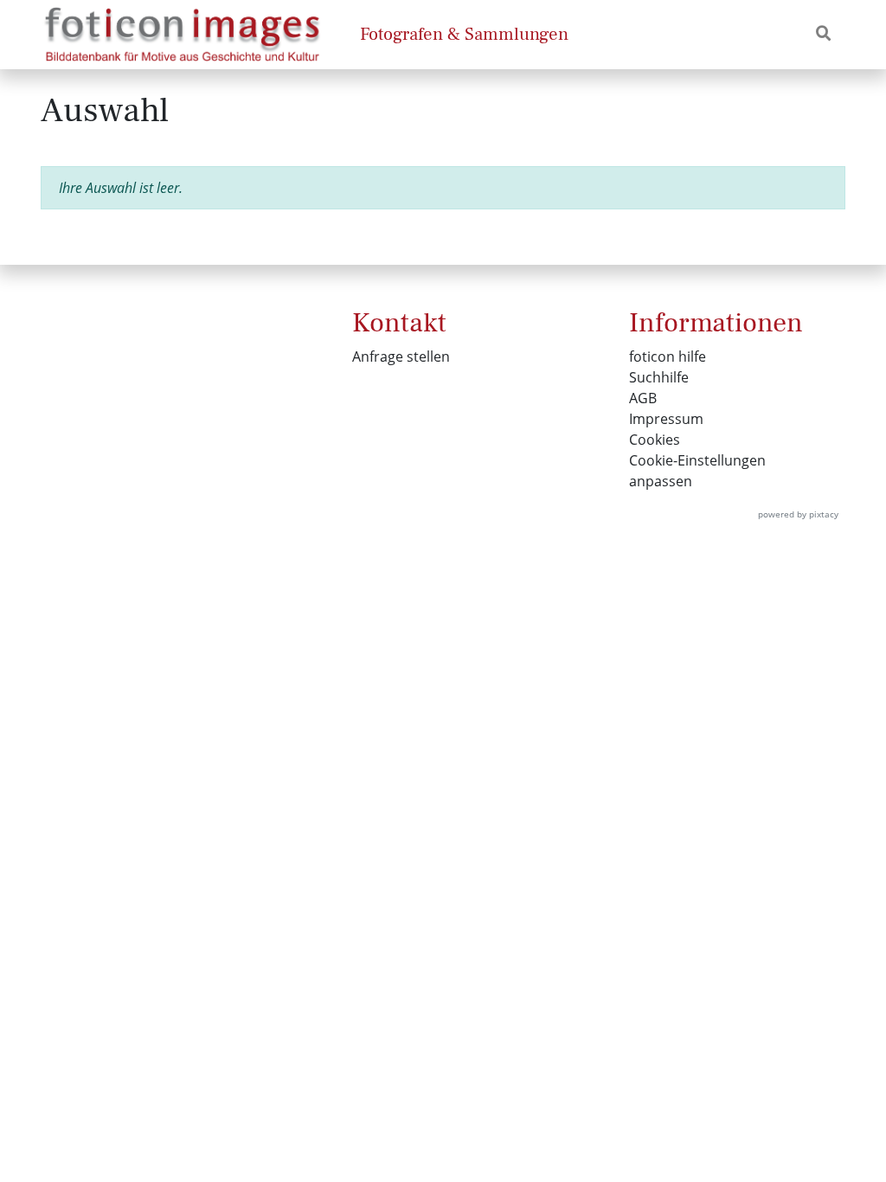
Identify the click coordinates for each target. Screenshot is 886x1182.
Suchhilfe (659, 377)
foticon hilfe (667, 356)
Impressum (666, 418)
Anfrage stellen (401, 356)
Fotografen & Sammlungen (464, 34)
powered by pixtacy (798, 514)
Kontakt (399, 323)
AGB (643, 398)
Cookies (654, 439)
